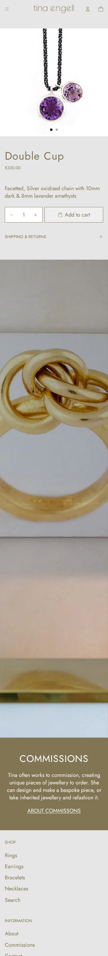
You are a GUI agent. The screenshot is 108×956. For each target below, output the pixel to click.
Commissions (20, 945)
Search (12, 900)
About (11, 933)
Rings (11, 855)
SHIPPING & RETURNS (25, 237)
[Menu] (7, 9)
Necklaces (16, 889)
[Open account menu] (87, 9)
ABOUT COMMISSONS (54, 811)
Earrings (14, 866)
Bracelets (15, 877)
